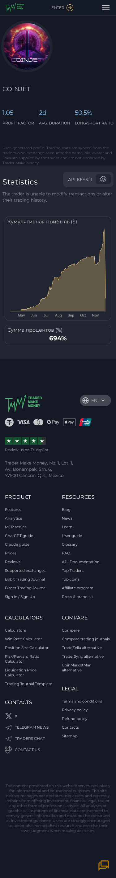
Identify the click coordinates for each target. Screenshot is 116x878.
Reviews (12, 561)
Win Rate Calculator (23, 639)
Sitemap (69, 736)
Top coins (70, 579)
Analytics (13, 518)
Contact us (27, 749)
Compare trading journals (86, 639)
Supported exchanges (25, 570)
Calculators (15, 630)
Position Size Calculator (27, 647)
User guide (72, 535)
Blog (66, 509)
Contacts (70, 727)
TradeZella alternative (82, 647)
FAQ (66, 553)
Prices (10, 553)
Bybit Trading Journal (25, 579)
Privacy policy (75, 710)
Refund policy (75, 718)
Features (13, 509)
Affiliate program (77, 588)
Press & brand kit (77, 596)
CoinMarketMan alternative (77, 667)
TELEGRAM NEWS (32, 727)
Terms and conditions (82, 701)
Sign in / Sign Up (20, 596)
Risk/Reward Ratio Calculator (22, 659)
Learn (67, 527)
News (67, 518)
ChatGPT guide (19, 535)
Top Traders (73, 570)
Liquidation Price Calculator (21, 672)
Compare (70, 630)
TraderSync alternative (83, 656)
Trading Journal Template (28, 683)
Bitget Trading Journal (25, 588)
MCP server (15, 527)
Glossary (70, 544)
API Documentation (81, 561)
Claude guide (17, 544)
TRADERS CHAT (30, 738)
